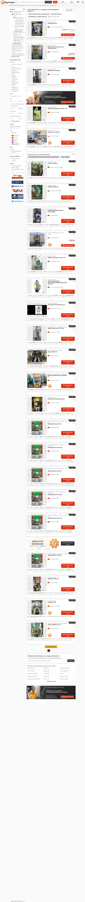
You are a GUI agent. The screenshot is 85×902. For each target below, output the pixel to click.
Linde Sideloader (64, 671)
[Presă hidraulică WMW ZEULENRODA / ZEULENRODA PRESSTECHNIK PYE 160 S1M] (37, 286)
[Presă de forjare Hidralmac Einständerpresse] (37, 404)
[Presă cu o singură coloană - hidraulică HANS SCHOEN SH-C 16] (37, 630)
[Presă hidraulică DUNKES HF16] (37, 607)
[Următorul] (45, 29)
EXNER (14, 75)
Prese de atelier (19, 25)
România (14, 128)
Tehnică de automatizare (17, 51)
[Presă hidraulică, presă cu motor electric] (37, 239)
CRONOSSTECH (16, 72)
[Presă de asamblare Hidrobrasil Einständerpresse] (37, 310)
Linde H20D (46, 673)
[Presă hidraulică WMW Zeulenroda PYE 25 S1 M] (37, 263)
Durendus (14, 84)
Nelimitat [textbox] (14, 132)
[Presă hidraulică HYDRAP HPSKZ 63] (37, 192)
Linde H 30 (46, 671)
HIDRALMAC (15, 87)
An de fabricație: (13, 106)
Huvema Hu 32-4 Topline (33, 679)
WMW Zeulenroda (16, 68)
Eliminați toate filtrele (54, 16)
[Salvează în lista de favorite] (74, 24)
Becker (14, 80)
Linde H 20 (46, 668)
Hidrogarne (15, 91)
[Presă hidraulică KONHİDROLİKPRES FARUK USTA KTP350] (37, 215)
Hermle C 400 (30, 671)
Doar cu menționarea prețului (18, 104)
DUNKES (14, 70)
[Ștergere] (48, 14)
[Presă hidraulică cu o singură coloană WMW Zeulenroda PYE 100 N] (37, 333)
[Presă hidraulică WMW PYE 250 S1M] (37, 584)
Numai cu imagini (16, 165)
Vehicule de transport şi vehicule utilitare (17, 45)
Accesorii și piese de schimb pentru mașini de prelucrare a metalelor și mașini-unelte (19, 38)
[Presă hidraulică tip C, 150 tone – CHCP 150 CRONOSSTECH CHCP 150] (37, 522)
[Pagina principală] (9, 5)
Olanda (15, 139)
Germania (16, 135)
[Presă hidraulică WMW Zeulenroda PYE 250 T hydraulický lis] (37, 52)
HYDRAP (14, 77)
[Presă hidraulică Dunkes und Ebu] (37, 168)
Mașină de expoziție (16, 151)
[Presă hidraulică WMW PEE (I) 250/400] (37, 75)
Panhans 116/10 (64, 676)
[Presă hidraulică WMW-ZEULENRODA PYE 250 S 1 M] (37, 113)
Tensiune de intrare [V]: (15, 116)
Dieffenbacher (15, 82)
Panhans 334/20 (64, 679)
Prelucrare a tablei (18, 32)
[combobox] (17, 133)
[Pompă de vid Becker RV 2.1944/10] (37, 137)
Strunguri (16, 34)
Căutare (49, 2)
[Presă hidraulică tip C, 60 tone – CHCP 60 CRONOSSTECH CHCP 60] (37, 560)
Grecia (15, 142)
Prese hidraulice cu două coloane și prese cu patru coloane (20, 22)
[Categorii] (17, 2)
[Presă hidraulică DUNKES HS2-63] (37, 28)
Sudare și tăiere (18, 42)
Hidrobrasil (15, 79)
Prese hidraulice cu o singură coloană (19, 18)
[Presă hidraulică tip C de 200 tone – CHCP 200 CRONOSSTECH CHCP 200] (37, 498)
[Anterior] (28, 29)
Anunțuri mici (16, 158)
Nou (13, 149)
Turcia (15, 137)
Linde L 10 (46, 679)
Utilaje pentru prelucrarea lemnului (17, 48)
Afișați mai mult (51, 681)
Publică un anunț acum (67, 102)
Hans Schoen (15, 89)
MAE (13, 74)
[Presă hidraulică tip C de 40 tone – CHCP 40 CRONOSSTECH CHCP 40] (37, 475)
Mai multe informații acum (67, 543)
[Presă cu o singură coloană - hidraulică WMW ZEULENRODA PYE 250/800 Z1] (37, 380)
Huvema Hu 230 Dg (32, 673)
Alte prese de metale (19, 27)
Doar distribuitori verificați (17, 170)
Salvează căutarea (51, 646)
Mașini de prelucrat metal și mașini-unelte (18, 12)
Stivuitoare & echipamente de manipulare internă (18, 54)
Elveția (15, 140)
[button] (82, 2)
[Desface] (51, 42)
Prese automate (19, 29)
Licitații (14, 160)
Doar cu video (15, 167)
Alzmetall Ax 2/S (31, 668)
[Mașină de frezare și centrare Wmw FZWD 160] (37, 357)
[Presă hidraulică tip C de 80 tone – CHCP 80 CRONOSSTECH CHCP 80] (37, 427)
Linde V (62, 673)
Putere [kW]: (12, 111)
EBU (13, 86)
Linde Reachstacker (65, 668)
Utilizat (13, 152)
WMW (14, 67)
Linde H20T (46, 676)
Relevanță (69, 10)
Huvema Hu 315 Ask (32, 676)
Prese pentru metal (17, 15)
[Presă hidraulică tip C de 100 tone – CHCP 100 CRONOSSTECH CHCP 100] (37, 451)
